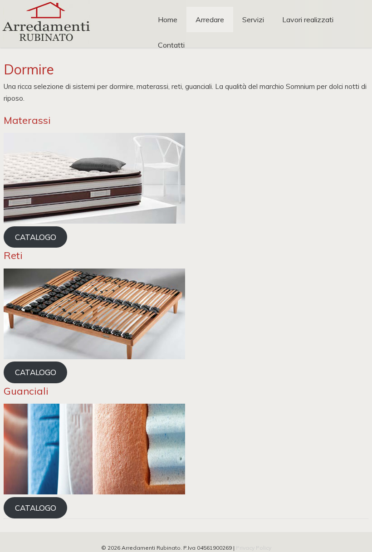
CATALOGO (35, 237)
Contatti (171, 44)
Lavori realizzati (307, 19)
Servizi (253, 19)
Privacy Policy (253, 547)
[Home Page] (45, 45)
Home (167, 19)
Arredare (210, 19)
